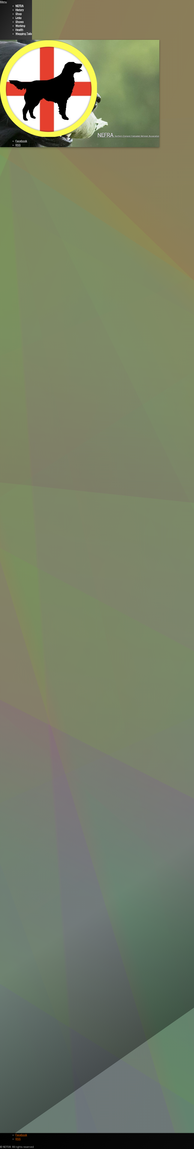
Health (19, 29)
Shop (19, 13)
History (20, 9)
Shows (20, 21)
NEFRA (20, 5)
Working (20, 25)
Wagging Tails (24, 33)
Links (19, 17)
